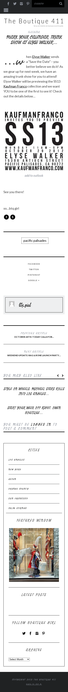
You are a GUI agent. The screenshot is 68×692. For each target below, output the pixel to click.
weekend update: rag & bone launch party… (34, 353)
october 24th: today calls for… (34, 334)
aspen (12, 479)
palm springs (18, 508)
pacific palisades (34, 240)
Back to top (33, 684)
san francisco (18, 498)
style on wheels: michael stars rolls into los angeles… (34, 391)
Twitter (34, 269)
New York (15, 469)
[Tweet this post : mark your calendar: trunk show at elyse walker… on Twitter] (13, 217)
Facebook (34, 264)
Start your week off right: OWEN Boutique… (34, 410)
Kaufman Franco (15, 86)
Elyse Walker (41, 57)
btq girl (25, 304)
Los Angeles (17, 460)
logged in (41, 425)
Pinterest (34, 275)
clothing (34, 32)
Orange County (19, 489)
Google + (34, 280)
